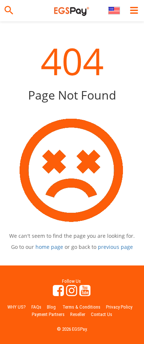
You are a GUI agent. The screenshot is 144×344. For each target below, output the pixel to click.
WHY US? (16, 307)
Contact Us (101, 314)
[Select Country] (114, 10)
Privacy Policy (119, 307)
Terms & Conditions (81, 307)
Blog (51, 307)
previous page (115, 246)
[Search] (8, 10)
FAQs (36, 307)
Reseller (77, 314)
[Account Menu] (134, 10)
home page (49, 246)
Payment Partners (48, 314)
